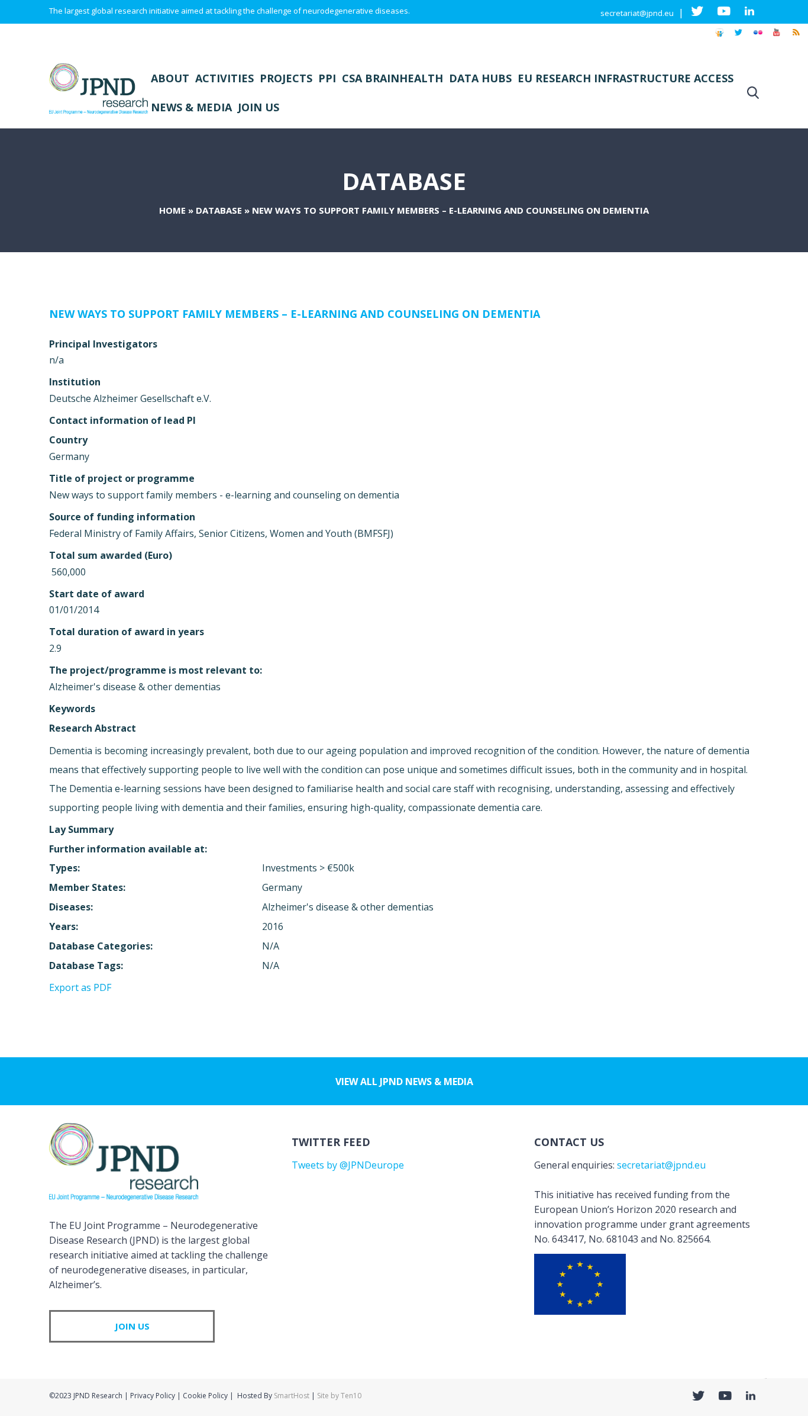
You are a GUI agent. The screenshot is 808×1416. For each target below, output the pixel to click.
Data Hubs (480, 78)
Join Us (258, 107)
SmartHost (291, 1396)
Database (219, 210)
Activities (224, 78)
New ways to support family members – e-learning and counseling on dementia (294, 314)
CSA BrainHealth (392, 78)
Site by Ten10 (339, 1396)
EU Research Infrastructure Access (625, 78)
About (170, 78)
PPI (327, 78)
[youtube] (776, 37)
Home (172, 210)
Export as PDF (80, 987)
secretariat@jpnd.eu (637, 13)
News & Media (191, 107)
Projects (286, 78)
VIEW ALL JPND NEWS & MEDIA (404, 1081)
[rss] (795, 37)
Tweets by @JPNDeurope (348, 1165)
